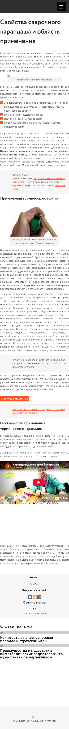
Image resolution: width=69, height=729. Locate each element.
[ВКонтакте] (30, 597)
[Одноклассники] (35, 597)
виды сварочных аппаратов (49, 178)
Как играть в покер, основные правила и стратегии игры (26, 639)
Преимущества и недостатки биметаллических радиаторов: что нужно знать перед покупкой (31, 654)
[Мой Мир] (39, 597)
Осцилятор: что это (23, 181)
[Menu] (61, 6)
